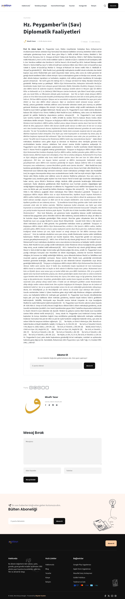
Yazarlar (72, 6)
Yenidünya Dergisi (41, 6)
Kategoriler (83, 6)
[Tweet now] (109, 596)
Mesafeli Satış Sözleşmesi (82, 573)
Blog (47, 569)
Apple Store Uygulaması (82, 569)
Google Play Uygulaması (82, 564)
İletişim (93, 6)
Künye (47, 577)
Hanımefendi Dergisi (58, 6)
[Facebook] (105, 596)
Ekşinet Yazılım (41, 596)
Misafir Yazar (51, 397)
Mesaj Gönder (31, 480)
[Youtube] (112, 596)
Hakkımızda (26, 6)
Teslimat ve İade (79, 582)
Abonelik (113, 6)
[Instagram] (115, 596)
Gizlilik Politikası (79, 577)
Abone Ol (89, 366)
